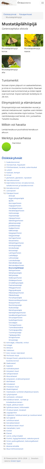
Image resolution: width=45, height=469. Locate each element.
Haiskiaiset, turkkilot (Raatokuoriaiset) (22, 392)
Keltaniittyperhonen (16, 243)
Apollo (11, 200)
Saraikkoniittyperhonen (17, 315)
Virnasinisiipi (13, 340)
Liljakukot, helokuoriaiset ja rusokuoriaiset (24, 415)
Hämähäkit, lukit (13, 428)
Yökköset (10, 350)
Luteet (9, 170)
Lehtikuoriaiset (12, 420)
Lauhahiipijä (13, 255)
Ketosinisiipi (13, 250)
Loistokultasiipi (14, 260)
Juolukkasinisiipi (14, 225)
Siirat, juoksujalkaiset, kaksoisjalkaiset (22, 441)
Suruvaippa (13, 322)
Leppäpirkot (11, 412)
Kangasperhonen (15, 233)
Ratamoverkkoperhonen (18, 300)
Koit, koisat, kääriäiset (15, 353)
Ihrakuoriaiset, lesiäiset (16, 410)
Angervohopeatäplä (16, 198)
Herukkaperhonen (15, 208)
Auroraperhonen (15, 203)
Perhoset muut (12, 355)
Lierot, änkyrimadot (14, 436)
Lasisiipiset (11, 190)
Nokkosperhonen (15, 278)
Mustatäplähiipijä (16, 268)
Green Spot (16, 461)
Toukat (9, 443)
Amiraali (12, 196)
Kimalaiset (10, 384)
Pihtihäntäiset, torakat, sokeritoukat (21, 167)
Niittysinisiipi (13, 275)
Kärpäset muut (12, 371)
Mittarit (9, 348)
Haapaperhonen (15, 206)
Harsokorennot (12, 180)
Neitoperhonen (14, 270)
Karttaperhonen (15, 238)
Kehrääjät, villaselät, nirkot (17, 342)
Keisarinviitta (13, 240)
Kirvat (8, 175)
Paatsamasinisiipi (15, 285)
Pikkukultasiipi (14, 295)
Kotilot (9, 430)
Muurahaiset (11, 376)
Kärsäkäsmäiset (13, 423)
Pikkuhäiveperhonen (16, 293)
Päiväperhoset (25, 14)
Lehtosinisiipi (13, 258)
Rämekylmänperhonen (17, 312)
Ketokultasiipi (14, 248)
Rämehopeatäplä (15, 310)
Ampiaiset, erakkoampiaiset (18, 379)
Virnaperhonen (14, 337)
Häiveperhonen (14, 218)
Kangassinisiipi (14, 235)
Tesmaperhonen (15, 325)
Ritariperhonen (14, 303)
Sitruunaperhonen (15, 317)
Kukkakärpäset (12, 368)
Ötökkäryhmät (9, 14)
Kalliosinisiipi (13, 230)
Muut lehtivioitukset (14, 449)
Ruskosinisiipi (14, 307)
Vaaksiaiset (11, 363)
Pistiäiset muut (12, 386)
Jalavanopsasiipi (15, 223)
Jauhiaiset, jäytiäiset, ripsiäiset (19, 178)
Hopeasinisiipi (14, 215)
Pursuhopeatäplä (15, 297)
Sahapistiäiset (12, 373)
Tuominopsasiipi (15, 332)
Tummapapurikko (15, 330)
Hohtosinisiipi (14, 213)
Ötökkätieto (24, 3)
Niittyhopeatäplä (15, 273)
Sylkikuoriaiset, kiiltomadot (17, 407)
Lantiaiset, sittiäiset (14, 397)
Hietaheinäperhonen (16, 210)
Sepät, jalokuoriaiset (14, 405)
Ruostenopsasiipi (15, 305)
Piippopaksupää (15, 290)
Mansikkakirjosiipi (15, 263)
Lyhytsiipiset (11, 394)
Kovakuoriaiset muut (15, 425)
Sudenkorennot (13, 162)
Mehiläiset (10, 381)
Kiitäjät (9, 345)
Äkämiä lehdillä (12, 446)
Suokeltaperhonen (16, 320)
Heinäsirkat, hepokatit (15, 165)
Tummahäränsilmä (16, 327)
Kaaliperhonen (14, 228)
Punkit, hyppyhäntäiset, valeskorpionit (22, 438)
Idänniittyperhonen (16, 220)
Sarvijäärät (10, 418)
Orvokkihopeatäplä (16, 283)
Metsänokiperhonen (16, 265)
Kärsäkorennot (12, 188)
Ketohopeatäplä (15, 245)
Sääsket (9, 366)
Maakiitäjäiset (12, 389)
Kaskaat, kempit (13, 172)
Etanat (9, 433)
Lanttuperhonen (15, 253)
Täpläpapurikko (15, 335)
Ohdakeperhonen (15, 280)
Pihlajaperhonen (15, 288)
